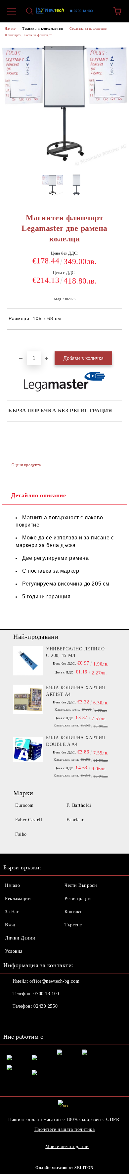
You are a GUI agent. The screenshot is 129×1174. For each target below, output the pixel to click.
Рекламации (18, 898)
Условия (13, 951)
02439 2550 (45, 1006)
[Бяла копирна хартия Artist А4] (28, 699)
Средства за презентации (88, 28)
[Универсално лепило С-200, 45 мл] (28, 660)
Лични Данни (20, 938)
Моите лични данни (67, 1146)
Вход (10, 924)
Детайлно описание (38, 495)
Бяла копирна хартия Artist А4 (75, 691)
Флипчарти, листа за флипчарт (28, 35)
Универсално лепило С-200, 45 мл (75, 652)
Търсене (73, 924)
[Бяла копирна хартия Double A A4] (28, 749)
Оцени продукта (26, 465)
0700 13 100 (46, 993)
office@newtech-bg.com (54, 981)
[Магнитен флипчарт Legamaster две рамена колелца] (52, 187)
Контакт (73, 911)
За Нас (12, 911)
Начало (10, 28)
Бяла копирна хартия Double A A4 (75, 741)
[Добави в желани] (117, 341)
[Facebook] (12, 1019)
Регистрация (77, 898)
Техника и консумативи (42, 28)
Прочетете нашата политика (64, 1129)
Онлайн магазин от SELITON (64, 1167)
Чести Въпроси (80, 885)
